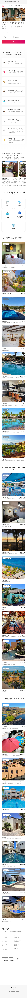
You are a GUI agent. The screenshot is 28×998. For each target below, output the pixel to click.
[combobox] (13, 33)
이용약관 (18, 991)
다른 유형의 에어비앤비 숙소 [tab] (16, 931)
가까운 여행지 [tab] (5, 931)
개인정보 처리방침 (11, 991)
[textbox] (7, 37)
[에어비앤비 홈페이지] (3, 6)
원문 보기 (22, 1)
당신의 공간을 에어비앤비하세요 (17, 5)
